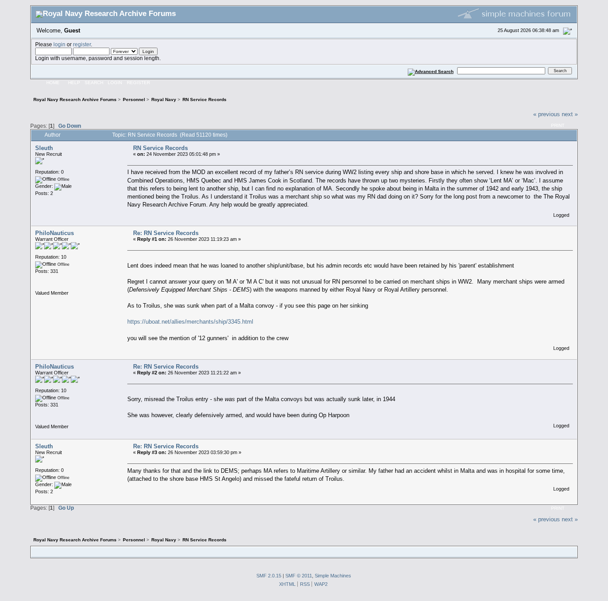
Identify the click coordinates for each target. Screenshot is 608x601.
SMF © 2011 (298, 575)
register (82, 44)
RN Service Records (160, 148)
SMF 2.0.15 (268, 575)
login (59, 44)
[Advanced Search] (430, 70)
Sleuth (44, 148)
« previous (546, 114)
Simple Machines (333, 575)
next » (570, 114)
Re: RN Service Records (166, 233)
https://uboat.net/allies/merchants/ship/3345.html (190, 321)
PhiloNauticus (54, 233)
